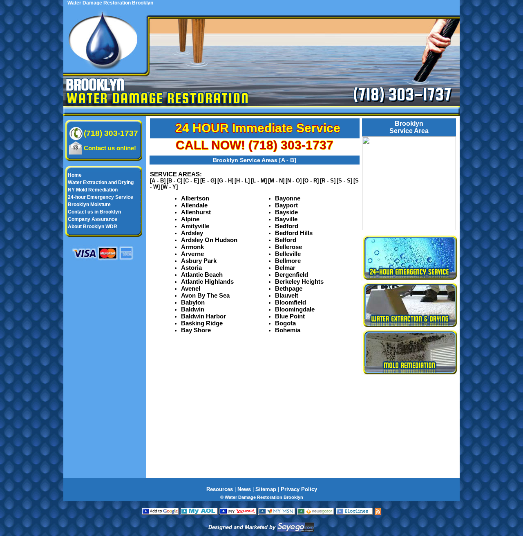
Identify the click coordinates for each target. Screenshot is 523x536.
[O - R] (311, 181)
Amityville (195, 225)
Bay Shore (196, 330)
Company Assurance (92, 219)
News (244, 489)
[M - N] (276, 181)
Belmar (285, 267)
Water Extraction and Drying (101, 182)
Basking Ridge (202, 323)
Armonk (192, 246)
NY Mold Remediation (93, 190)
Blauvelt (286, 295)
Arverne (192, 253)
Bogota (285, 323)
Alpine (190, 219)
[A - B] (157, 181)
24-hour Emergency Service (100, 197)
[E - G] (208, 181)
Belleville (288, 253)
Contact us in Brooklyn (94, 212)
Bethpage (288, 288)
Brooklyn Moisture (89, 204)
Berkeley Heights (299, 281)
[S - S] (344, 181)
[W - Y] (169, 187)
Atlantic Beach (202, 274)
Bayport (286, 205)
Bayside (286, 212)
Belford (285, 239)
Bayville (286, 219)
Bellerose (288, 246)
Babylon (193, 302)
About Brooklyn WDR (92, 226)
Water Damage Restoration (158, 98)
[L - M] (259, 181)
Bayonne (287, 198)
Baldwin (192, 309)
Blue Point (290, 316)
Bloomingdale (295, 309)
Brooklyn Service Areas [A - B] (254, 160)
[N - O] (294, 181)
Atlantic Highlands (207, 281)
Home (75, 175)
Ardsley (192, 232)
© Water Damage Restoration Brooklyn (261, 497)
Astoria (191, 267)
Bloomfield (290, 302)
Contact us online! (110, 148)
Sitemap (265, 489)
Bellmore (288, 260)
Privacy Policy (299, 489)
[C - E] (191, 181)
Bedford (286, 225)
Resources (219, 489)
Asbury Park (199, 260)
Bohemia (287, 330)
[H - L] (242, 181)
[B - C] (174, 181)
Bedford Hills (294, 232)
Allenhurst (196, 212)
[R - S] (327, 181)
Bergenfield (291, 274)
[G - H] (225, 181)
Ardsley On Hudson (209, 239)
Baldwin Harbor (203, 316)
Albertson (195, 198)
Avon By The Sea (205, 295)
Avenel (190, 288)
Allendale (194, 205)
